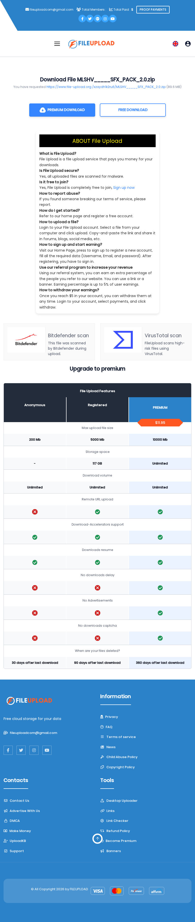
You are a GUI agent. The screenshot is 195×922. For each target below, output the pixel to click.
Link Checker (117, 820)
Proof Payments (153, 9)
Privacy (111, 716)
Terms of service (121, 736)
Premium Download (66, 109)
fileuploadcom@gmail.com (33, 732)
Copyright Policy (120, 767)
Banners (113, 851)
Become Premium (120, 840)
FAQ (108, 727)
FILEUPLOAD (79, 889)
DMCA (14, 820)
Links (110, 810)
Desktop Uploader (122, 800)
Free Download (133, 109)
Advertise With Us (24, 810)
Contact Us (19, 800)
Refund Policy (118, 830)
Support (16, 851)
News (111, 747)
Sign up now (124, 187)
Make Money (20, 830)
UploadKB (17, 840)
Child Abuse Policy (122, 757)
